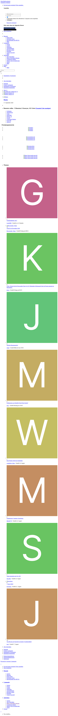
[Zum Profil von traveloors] (10, 581)
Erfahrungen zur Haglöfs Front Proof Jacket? (17, 403)
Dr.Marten (9, 111)
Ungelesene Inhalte (11, 59)
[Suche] (1, 73)
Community (6, 43)
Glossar (5, 65)
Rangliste (9, 51)
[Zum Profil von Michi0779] (32, 515)
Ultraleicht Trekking (5, 2)
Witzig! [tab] (11, 94)
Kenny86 (9, 120)
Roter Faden (10, 37)
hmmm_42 (9, 116)
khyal (8, 290)
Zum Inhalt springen (5, 1)
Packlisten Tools (10, 39)
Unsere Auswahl (11, 52)
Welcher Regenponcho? (12, 345)
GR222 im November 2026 (13, 228)
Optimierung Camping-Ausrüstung (15, 518)
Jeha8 (8, 347)
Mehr (8, 41)
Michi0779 (9, 521)
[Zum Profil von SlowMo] (32, 573)
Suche (8, 62)
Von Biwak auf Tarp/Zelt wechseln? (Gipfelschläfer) (19, 641)
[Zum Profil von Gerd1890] (32, 217)
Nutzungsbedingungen (9, 657)
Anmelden (9, 20)
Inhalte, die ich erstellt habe (13, 60)
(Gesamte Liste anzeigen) (43, 108)
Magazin (6, 36)
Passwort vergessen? (11, 22)
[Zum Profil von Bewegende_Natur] (12, 225)
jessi (8, 644)
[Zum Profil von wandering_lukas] (32, 458)
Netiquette (9, 47)
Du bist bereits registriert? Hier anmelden (14, 5)
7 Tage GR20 (10, 584)
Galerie (8, 45)
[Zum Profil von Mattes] (6, 97)
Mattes (6, 100)
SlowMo (9, 578)
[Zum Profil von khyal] (32, 283)
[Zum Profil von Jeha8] (32, 342)
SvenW (8, 118)
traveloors (9, 586)
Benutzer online (10, 50)
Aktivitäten (6, 55)
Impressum (6, 658)
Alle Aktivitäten (10, 56)
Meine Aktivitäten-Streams (13, 58)
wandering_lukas (11, 463)
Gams (8, 114)
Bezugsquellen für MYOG (13, 40)
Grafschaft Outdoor (11, 119)
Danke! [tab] (11, 93)
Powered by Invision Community (8, 661)
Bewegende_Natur (11, 231)
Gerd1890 (9, 223)
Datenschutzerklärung (9, 656)
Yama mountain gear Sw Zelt (14, 576)
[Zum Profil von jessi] (32, 639)
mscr (8, 405)
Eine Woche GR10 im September (15, 460)
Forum (8, 44)
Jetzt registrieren (7, 31)
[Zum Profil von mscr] (32, 400)
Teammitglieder (10, 48)
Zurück (8, 673)
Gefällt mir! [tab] (14, 91)
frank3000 (9, 115)
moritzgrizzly (10, 112)
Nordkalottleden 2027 (12, 220)
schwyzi (9, 122)
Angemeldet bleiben (11, 18)
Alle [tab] (5, 90)
